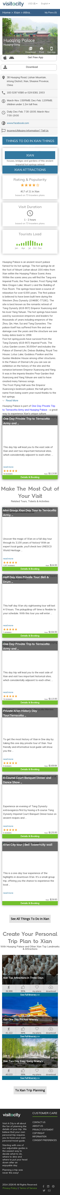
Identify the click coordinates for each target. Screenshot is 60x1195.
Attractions (30, 12)
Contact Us (38, 1122)
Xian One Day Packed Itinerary (20, 1019)
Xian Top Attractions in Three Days (23, 977)
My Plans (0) (51, 12)
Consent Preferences (44, 1140)
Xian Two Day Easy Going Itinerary (23, 1061)
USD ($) (32, 3)
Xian (17, 12)
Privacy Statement (42, 1129)
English (45, 3)
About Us (37, 1126)
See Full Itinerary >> (30, 994)
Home (6, 12)
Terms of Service (28, 1188)
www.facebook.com (18, 123)
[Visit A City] (11, 1115)
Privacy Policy (10, 1188)
